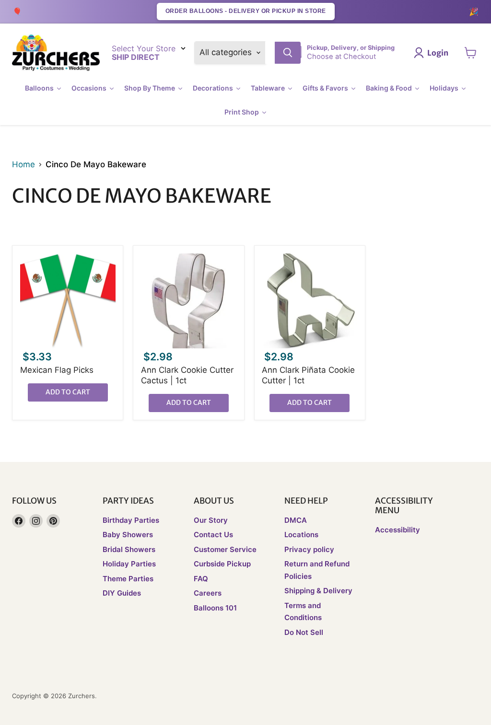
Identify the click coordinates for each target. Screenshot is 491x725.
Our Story (211, 520)
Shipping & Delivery (318, 590)
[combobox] (270, 53)
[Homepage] (56, 53)
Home (23, 164)
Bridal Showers (129, 549)
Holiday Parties (129, 563)
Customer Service (225, 549)
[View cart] (470, 52)
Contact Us (213, 534)
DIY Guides (122, 593)
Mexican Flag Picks (57, 370)
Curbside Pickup (222, 563)
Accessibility (397, 529)
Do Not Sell (303, 632)
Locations (301, 534)
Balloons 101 (215, 607)
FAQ (201, 578)
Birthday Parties (131, 520)
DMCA (295, 520)
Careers (208, 593)
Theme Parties (128, 578)
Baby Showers (128, 534)
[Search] (288, 53)
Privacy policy (309, 549)
